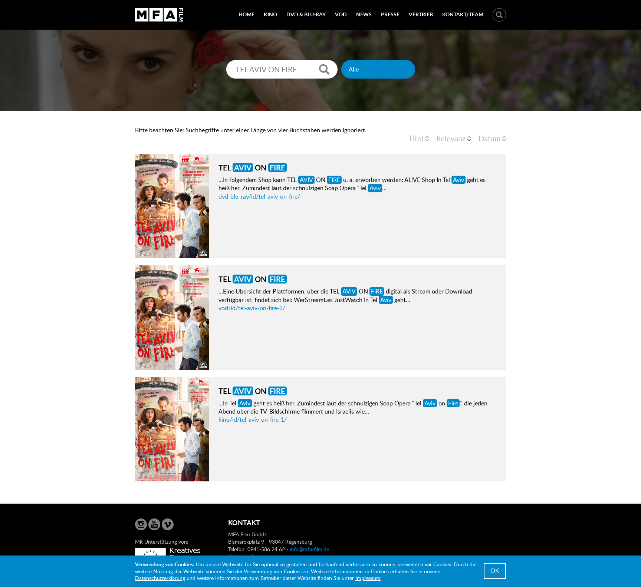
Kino (270, 14)
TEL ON (251, 167)
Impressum (368, 577)
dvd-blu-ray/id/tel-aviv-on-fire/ (259, 196)
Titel (415, 138)
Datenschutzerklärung (160, 577)
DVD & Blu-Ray (306, 14)
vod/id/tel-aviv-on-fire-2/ (251, 308)
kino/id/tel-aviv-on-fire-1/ (252, 419)
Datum (489, 138)
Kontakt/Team (462, 14)
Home (246, 14)
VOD (341, 14)
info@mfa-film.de (309, 549)
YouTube (154, 524)
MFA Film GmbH (159, 14)
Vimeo (168, 524)
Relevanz (451, 138)
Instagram (141, 524)
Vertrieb (421, 14)
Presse (390, 14)
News (364, 14)
